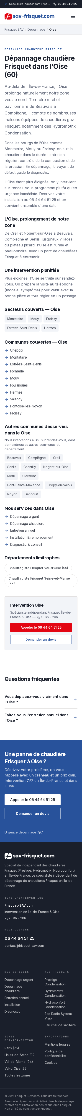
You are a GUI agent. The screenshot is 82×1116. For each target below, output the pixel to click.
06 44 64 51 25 (67, 3)
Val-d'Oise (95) (16, 1068)
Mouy (14, 378)
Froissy (16, 413)
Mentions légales (57, 1044)
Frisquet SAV (14, 29)
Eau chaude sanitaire (60, 1025)
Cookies (51, 1062)
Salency (16, 399)
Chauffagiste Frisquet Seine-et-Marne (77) (39, 580)
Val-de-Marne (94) (19, 1062)
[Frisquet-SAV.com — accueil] (31, 16)
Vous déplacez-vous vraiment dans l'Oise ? (36, 699)
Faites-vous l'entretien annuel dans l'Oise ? (37, 718)
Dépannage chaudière (27, 523)
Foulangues (19, 385)
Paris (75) (12, 1048)
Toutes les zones (18, 1075)
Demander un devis (41, 639)
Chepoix (16, 350)
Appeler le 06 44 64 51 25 (41, 627)
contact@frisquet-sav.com (24, 945)
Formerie (17, 371)
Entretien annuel (22, 530)
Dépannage (36, 29)
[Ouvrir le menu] (72, 16)
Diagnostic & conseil (26, 544)
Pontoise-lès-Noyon (26, 406)
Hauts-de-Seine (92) (20, 1055)
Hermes (16, 392)
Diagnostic (12, 1011)
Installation (12, 1005)
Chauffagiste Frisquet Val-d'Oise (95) (38, 568)
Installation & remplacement (31, 537)
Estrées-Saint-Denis (26, 364)
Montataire (18, 357)
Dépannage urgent (24, 516)
